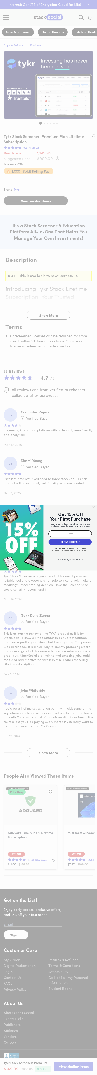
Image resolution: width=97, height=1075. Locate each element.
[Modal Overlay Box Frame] (48, 537)
